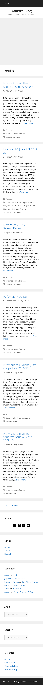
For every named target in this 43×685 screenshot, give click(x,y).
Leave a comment (13, 137)
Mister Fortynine (11, 582)
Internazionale (12, 133)
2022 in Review (19, 585)
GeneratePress (34, 681)
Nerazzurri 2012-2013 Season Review (16, 226)
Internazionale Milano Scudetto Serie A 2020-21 (19, 85)
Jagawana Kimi (10, 578)
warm (6, 585)
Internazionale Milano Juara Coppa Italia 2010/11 (19, 366)
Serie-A (22, 133)
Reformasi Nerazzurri (16, 296)
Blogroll (7, 554)
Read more (28, 123)
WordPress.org (10, 669)
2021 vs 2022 (18, 588)
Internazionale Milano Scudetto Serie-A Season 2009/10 (18, 437)
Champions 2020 (13, 202)
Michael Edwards (19, 209)
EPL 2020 (15, 205)
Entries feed (9, 662)
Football (9, 130)
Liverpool (7, 209)
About (7, 550)
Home (7, 547)
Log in (7, 659)
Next (17, 505)
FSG (21, 205)
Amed (7, 575)
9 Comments (11, 493)
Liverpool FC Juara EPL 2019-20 (20, 150)
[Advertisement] (21, 40)
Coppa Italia (11, 418)
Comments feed (11, 666)
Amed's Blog (21, 11)
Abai (15, 575)
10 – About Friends (30, 582)
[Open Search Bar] (39, 3)
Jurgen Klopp (29, 205)
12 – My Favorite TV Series (24, 592)
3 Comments (11, 421)
